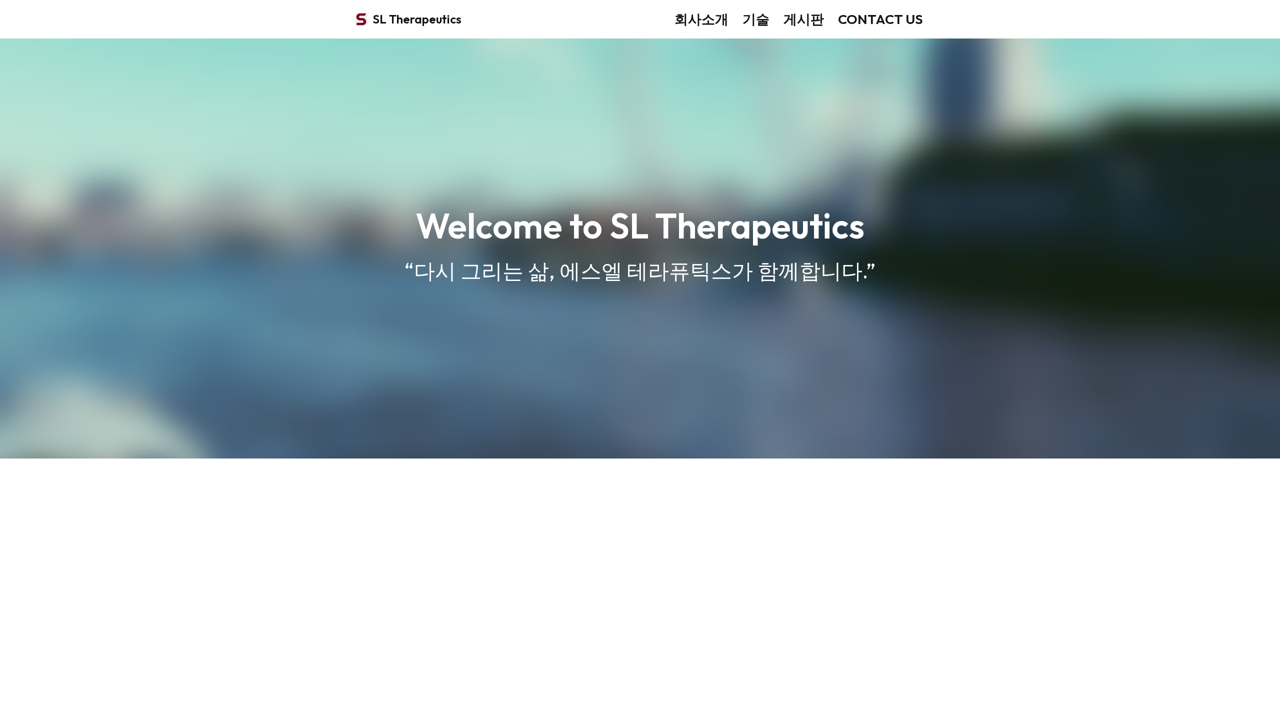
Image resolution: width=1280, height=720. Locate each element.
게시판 (804, 19)
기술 (756, 19)
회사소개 (701, 19)
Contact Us (880, 19)
